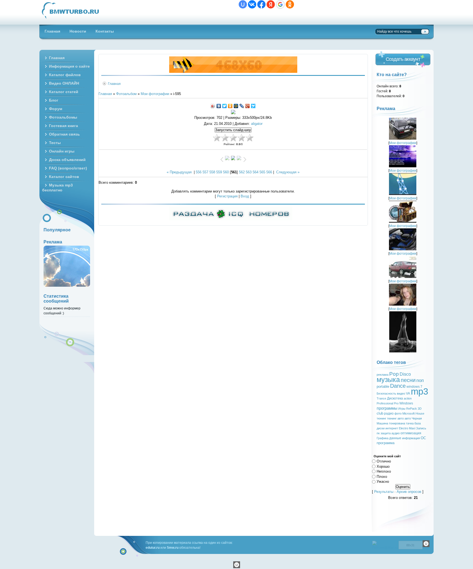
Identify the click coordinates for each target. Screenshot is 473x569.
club (380, 413)
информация (411, 438)
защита (385, 433)
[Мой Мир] (236, 106)
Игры (401, 408)
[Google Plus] (247, 106)
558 (212, 172)
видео (401, 393)
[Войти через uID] (243, 4)
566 (269, 172)
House (420, 413)
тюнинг (381, 418)
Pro (396, 403)
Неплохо (384, 471)
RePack (411, 408)
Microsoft (408, 413)
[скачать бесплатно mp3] (402, 351)
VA (408, 393)
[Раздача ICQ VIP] (230, 219)
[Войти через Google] (280, 4)
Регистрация (227, 196)
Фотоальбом (126, 94)
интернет (391, 428)
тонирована (397, 423)
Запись (421, 428)
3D (420, 408)
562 (242, 172)
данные (395, 438)
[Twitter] (224, 106)
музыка (388, 379)
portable (383, 386)
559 (219, 172)
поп (420, 380)
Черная (417, 418)
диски (381, 428)
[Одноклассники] (230, 106)
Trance (381, 398)
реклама (382, 374)
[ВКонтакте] (219, 106)
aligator (257, 124)
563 (249, 172)
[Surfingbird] (253, 106)
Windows (406, 403)
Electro (403, 428)
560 (226, 172)
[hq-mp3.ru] (233, 72)
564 (255, 172)
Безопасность (386, 393)
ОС (423, 438)
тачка (410, 423)
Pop (394, 374)
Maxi (412, 428)
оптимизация (410, 433)
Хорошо (383, 466)
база (417, 423)
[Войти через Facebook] (261, 4)
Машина (382, 423)
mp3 (419, 391)
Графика (382, 438)
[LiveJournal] (242, 106)
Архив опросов (409, 492)
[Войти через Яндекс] (271, 4)
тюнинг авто (395, 418)
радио (389, 413)
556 (198, 172)
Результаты (383, 492)
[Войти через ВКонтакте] (252, 4)
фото (398, 413)
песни (408, 380)
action (408, 398)
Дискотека (395, 398)
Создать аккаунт (403, 59)
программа (385, 443)
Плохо (382, 476)
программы (387, 408)
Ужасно (383, 481)
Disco (405, 374)
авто (408, 418)
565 (262, 172)
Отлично (384, 461)
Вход (245, 196)
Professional (385, 403)
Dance (398, 386)
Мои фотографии (155, 94)
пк (378, 433)
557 (205, 172)
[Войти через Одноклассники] (290, 4)
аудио (395, 433)
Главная (114, 83)
